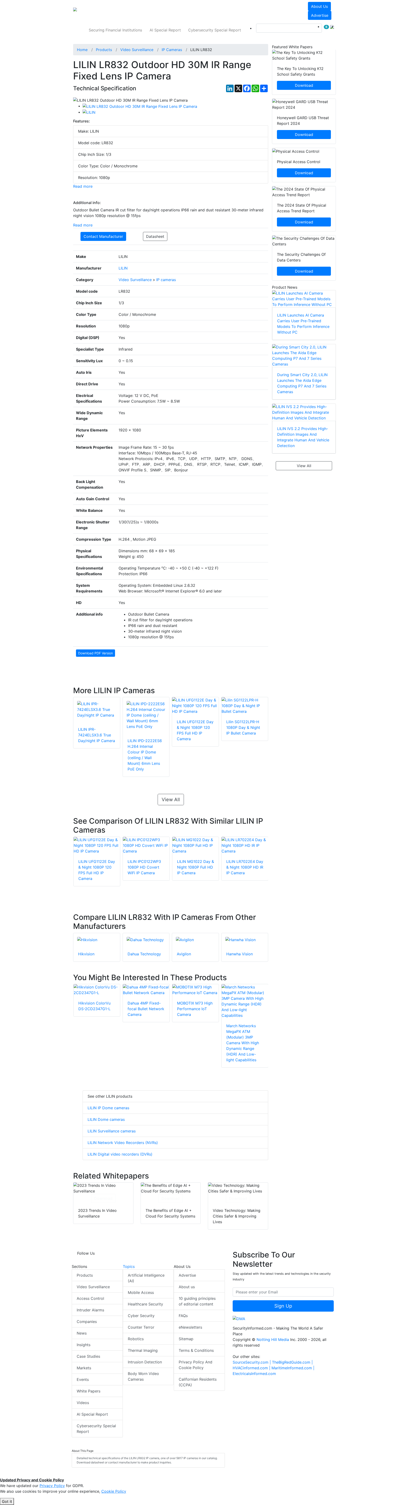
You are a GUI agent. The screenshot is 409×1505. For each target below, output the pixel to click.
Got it (7, 1501)
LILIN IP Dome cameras (108, 1107)
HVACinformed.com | (252, 1368)
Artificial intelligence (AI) (146, 1278)
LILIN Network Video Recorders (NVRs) (123, 1142)
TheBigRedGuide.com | (292, 1362)
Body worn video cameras (143, 1376)
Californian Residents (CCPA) (198, 1382)
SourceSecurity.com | (252, 1362)
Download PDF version (95, 653)
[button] (139, 11)
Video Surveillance (93, 1286)
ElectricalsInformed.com (254, 1373)
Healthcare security (145, 1304)
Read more (83, 186)
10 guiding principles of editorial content (197, 1301)
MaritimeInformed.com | (292, 1368)
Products (85, 1275)
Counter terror (141, 1327)
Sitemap (186, 1338)
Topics (129, 1266)
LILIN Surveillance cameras (112, 1131)
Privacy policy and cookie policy (195, 1365)
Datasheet (155, 236)
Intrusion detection (145, 1362)
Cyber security (141, 1315)
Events (83, 1379)
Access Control (90, 1298)
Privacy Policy (52, 1485)
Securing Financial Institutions (115, 30)
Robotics (136, 1338)
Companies (87, 1321)
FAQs (183, 1315)
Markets (84, 1368)
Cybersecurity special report (214, 30)
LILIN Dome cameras (106, 1119)
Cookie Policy (113, 1491)
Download (103, 1198)
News (82, 1333)
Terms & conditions (196, 1350)
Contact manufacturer (103, 236)
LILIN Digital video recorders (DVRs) (120, 1154)
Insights (83, 1344)
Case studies (88, 1356)
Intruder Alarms (90, 1310)
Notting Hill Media (273, 1339)
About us (319, 6)
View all (171, 799)
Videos (83, 1402)
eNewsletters (190, 1327)
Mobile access (141, 1292)
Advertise (319, 15)
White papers (88, 1391)
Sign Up (283, 1306)
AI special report (165, 30)
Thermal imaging (143, 1350)
